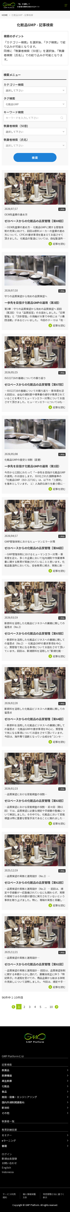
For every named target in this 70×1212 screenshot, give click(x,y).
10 (51, 1007)
